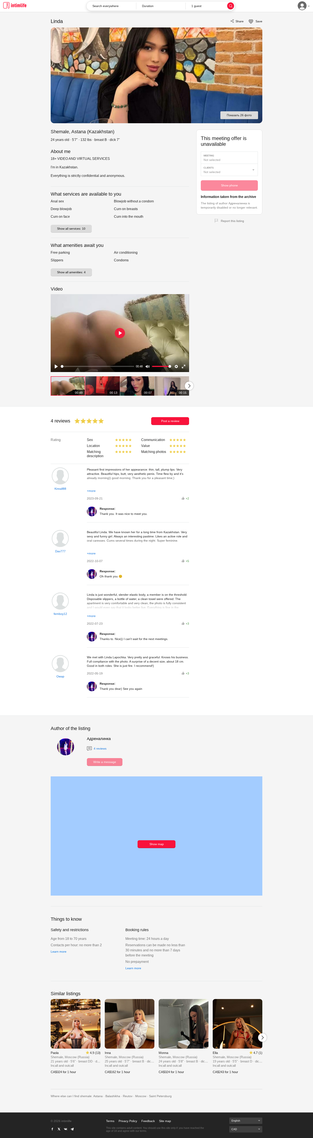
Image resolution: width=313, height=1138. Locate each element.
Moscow (140, 1096)
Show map (156, 844)
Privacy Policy (128, 1121)
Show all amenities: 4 (71, 272)
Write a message (104, 762)
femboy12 (60, 614)
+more (91, 490)
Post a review (170, 421)
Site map (165, 1121)
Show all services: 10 (71, 228)
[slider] (97, 366)
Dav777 (60, 551)
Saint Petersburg (160, 1096)
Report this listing (232, 221)
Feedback (148, 1121)
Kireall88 (60, 488)
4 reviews (99, 748)
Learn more (58, 951)
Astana (98, 1096)
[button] (161, 6)
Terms (110, 1121)
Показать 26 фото (239, 115)
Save (258, 21)
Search (230, 5)
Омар (60, 676)
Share (239, 21)
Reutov (127, 1096)
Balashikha (112, 1096)
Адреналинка (99, 739)
